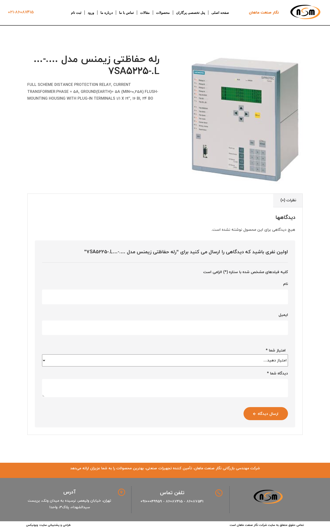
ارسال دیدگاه (268, 414)
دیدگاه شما (277, 373)
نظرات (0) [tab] (288, 200)
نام (285, 284)
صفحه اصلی (220, 13)
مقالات (145, 13)
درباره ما (106, 13)
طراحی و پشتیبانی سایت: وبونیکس (48, 525)
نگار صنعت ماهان (264, 13)
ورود (91, 13)
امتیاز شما (276, 350)
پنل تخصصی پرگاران (190, 13)
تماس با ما (126, 13)
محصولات (163, 13)
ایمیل (283, 315)
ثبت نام (76, 13)
